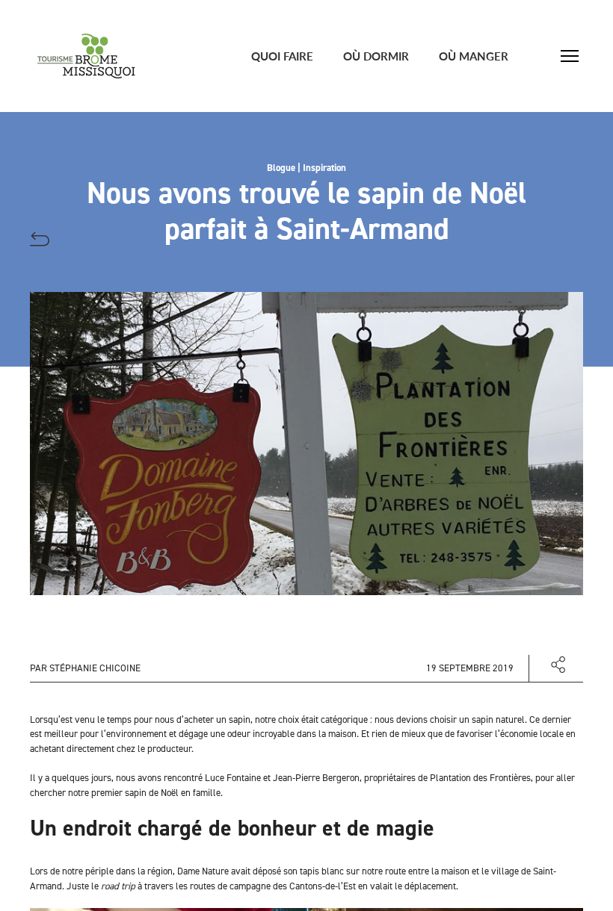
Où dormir (376, 55)
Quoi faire (282, 55)
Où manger (473, 55)
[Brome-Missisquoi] (86, 56)
